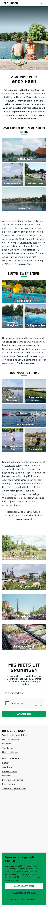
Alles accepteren (24, 886)
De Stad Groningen (11, 739)
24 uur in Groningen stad (13, 807)
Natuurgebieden (10, 752)
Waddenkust (8, 748)
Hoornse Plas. (24, 264)
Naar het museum (10, 820)
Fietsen (5, 763)
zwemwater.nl (24, 519)
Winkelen (6, 775)
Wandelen (7, 767)
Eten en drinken (9, 771)
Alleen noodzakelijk (24, 893)
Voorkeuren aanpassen (24, 900)
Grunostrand (28, 249)
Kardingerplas (28, 242)
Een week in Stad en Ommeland (16, 803)
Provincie (6, 743)
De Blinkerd (29, 359)
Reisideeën (9, 799)
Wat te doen (10, 758)
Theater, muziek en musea (14, 788)
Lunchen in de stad (11, 816)
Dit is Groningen (14, 731)
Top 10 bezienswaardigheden (15, 735)
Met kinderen (8, 784)
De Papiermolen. (26, 363)
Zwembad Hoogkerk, (29, 356)
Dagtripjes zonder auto (12, 812)
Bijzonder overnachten (12, 780)
